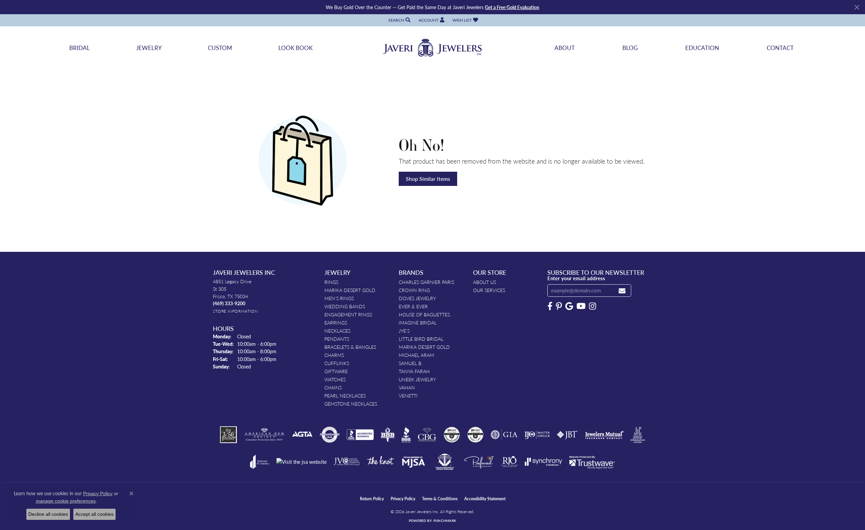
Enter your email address (576, 278)
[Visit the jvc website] (346, 461)
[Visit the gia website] (504, 434)
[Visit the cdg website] (451, 434)
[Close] (856, 7)
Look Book (295, 48)
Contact (780, 48)
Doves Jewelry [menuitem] (417, 298)
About (564, 48)
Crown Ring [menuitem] (414, 290)
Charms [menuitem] (334, 355)
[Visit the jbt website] (567, 434)
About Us (484, 282)
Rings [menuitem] (331, 282)
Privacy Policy (403, 499)
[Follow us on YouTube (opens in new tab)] (581, 306)
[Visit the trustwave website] (592, 461)
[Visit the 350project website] (228, 434)
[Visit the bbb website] (406, 434)
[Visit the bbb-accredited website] (360, 434)
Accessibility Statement (484, 499)
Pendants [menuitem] (336, 338)
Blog (630, 48)
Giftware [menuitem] (336, 371)
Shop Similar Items (428, 179)
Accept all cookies (94, 514)
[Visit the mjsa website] (413, 461)
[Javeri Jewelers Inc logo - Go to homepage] (432, 47)
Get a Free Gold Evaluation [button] (512, 7)
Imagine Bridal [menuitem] (418, 322)
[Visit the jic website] (638, 435)
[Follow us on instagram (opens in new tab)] (592, 306)
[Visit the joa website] (260, 461)
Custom (220, 48)
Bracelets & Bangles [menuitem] (350, 346)
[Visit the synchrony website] (543, 461)
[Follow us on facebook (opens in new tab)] (549, 306)
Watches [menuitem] (335, 379)
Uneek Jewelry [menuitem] (417, 379)
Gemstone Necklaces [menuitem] (350, 403)
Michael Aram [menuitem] (416, 355)
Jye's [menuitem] (404, 330)
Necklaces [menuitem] (337, 330)
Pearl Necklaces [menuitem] (345, 395)
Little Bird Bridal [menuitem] (421, 338)
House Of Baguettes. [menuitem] (425, 314)
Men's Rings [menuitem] (339, 298)
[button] (399, 20)
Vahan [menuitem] (407, 387)
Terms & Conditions (440, 499)
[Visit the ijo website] (537, 434)
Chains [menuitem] (333, 387)
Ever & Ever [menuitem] (413, 306)
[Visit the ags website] (264, 434)
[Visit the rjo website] (509, 461)
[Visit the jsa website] (301, 462)
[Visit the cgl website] (475, 434)
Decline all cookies (48, 514)
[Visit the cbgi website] (427, 434)
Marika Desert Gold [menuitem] (349, 290)
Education (702, 48)
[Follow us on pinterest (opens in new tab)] (559, 306)
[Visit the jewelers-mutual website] (604, 434)
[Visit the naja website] (445, 461)
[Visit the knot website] (380, 461)
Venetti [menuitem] (408, 395)
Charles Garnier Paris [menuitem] (426, 282)
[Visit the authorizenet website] (329, 434)
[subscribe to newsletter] (622, 290)
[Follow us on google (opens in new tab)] (569, 306)
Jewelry (149, 48)
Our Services (489, 290)
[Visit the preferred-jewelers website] (479, 461)
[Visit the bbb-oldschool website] (387, 434)
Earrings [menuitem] (335, 322)
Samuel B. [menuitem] (410, 363)
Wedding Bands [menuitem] (344, 306)
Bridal (79, 48)
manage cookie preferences (66, 501)
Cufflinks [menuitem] (336, 363)
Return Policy (372, 499)
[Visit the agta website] (302, 434)
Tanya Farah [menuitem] (414, 371)
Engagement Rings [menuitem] (348, 314)
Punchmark (445, 520)
